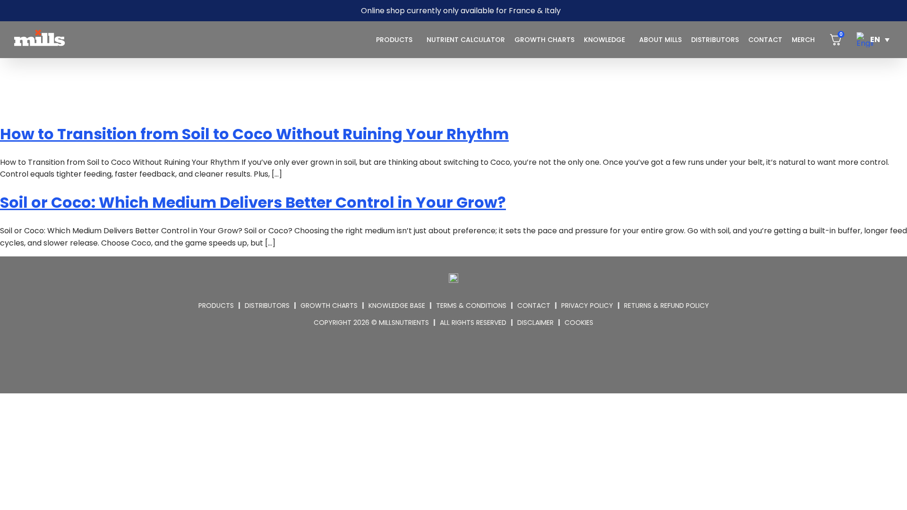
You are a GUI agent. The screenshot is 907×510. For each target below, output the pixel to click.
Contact (765, 39)
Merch (803, 39)
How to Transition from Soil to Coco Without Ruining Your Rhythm (254, 133)
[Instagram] (442, 358)
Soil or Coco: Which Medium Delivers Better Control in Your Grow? (253, 202)
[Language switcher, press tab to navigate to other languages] (873, 40)
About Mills (660, 39)
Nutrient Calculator (466, 39)
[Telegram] (465, 358)
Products (394, 39)
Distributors (715, 39)
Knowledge (604, 39)
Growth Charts (544, 39)
